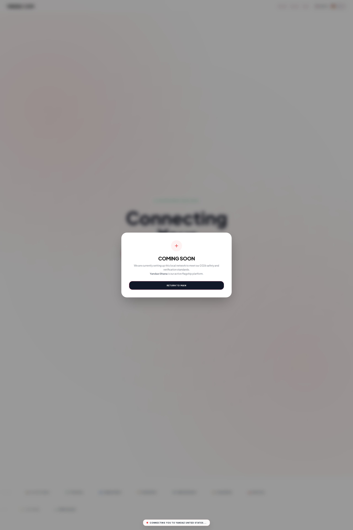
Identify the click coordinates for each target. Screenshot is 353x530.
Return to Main (176, 285)
